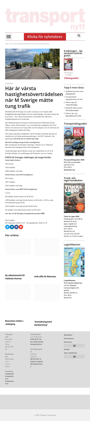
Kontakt (66, 349)
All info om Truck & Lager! (73, 236)
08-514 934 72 (35, 359)
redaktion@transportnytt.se (9, 376)
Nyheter (9, 84)
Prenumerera (69, 338)
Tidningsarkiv (71, 78)
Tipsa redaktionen (70, 353)
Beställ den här (69, 170)
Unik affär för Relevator (45, 276)
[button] (8, 36)
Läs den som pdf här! (72, 234)
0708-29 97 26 (35, 339)
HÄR (42, 213)
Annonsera (68, 342)
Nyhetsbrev (68, 335)
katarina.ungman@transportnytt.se (36, 364)
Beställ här (68, 298)
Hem (6, 44)
